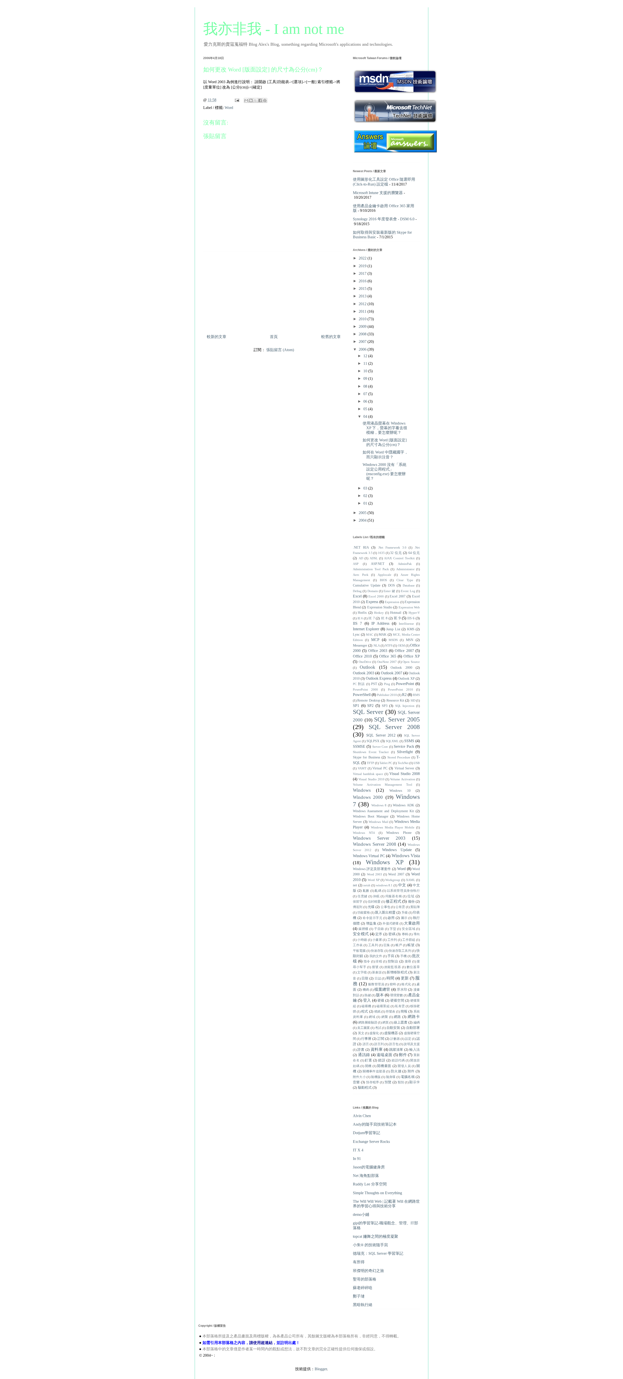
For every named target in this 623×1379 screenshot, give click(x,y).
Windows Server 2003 (379, 838)
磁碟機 (366, 1006)
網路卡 (414, 1016)
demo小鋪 (361, 1214)
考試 (378, 1028)
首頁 (274, 337)
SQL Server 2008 (394, 726)
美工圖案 (363, 1028)
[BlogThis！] (250, 100)
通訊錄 (364, 1055)
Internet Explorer (366, 629)
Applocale (384, 575)
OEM (401, 645)
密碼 (391, 934)
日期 (364, 978)
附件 (411, 1071)
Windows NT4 (364, 833)
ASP (355, 564)
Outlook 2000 (401, 667)
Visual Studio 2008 (404, 774)
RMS (416, 695)
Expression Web (409, 607)
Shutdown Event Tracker (371, 752)
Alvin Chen (362, 1116)
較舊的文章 (331, 337)
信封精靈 (374, 901)
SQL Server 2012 (380, 735)
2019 (363, 266)
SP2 (370, 705)
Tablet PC (385, 763)
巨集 (387, 945)
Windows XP (384, 862)
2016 (363, 281)
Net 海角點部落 (366, 1176)
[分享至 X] (255, 100)
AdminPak (405, 564)
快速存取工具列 (400, 950)
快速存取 (377, 950)
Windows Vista (406, 855)
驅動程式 (365, 1087)
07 (365, 394)
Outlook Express (379, 678)
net (355, 885)
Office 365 (387, 656)
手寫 (390, 956)
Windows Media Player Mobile (393, 827)
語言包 (394, 1044)
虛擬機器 (391, 1033)
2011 (363, 311)
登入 (367, 1000)
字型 (393, 929)
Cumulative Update (366, 585)
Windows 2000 (368, 797)
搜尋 (408, 961)
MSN (409, 640)
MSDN (393, 640)
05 (365, 409)
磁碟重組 (383, 1006)
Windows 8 (378, 805)
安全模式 (361, 934)
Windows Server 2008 (374, 844)
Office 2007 (404, 651)
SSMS (409, 741)
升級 (405, 912)
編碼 (416, 1022)
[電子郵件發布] (236, 100)
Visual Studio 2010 (371, 779)
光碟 (371, 907)
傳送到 (357, 907)
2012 (363, 304)
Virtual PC (379, 768)
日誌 (378, 978)
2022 (363, 258)
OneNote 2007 (387, 662)
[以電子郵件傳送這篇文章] (246, 100)
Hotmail (395, 612)
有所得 (359, 1262)
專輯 (405, 934)
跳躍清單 (396, 1049)
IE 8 (384, 618)
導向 (416, 934)
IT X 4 (358, 1150)
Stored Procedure (398, 757)
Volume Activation (402, 779)
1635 (381, 553)
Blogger (321, 1369)
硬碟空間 (397, 1000)
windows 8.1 (384, 885)
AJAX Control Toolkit (399, 558)
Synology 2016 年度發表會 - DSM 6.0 (383, 219)
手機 (403, 956)
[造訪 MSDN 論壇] (395, 92)
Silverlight (405, 752)
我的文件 (375, 956)
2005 (363, 513)
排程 (379, 961)
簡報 (404, 1011)
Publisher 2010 (387, 695)
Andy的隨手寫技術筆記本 (375, 1124)
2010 (363, 319)
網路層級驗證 (367, 1022)
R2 (404, 695)
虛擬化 (374, 1033)
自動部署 (413, 1028)
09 (365, 378)
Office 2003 (377, 651)
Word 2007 (396, 874)
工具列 (373, 945)
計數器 (395, 1039)
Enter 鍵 (389, 591)
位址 (411, 896)
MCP (375, 640)
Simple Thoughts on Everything (377, 1193)
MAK (382, 634)
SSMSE (359, 746)
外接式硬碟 (391, 923)
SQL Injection (405, 706)
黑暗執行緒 (362, 1305)
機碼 (366, 989)
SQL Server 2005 (397, 719)
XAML (410, 880)
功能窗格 (363, 912)
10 (365, 371)
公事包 (385, 907)
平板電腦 (359, 950)
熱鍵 (367, 995)
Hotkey (379, 612)
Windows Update (397, 850)
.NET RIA (361, 547)
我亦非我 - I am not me (273, 29)
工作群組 (408, 940)
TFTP (370, 763)
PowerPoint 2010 (400, 689)
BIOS (383, 580)
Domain (372, 591)
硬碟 (380, 1000)
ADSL (374, 558)
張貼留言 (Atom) (280, 350)
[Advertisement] (273, 291)
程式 (364, 1011)
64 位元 (414, 553)
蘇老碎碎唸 (362, 1288)
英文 (361, 1033)
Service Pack (404, 746)
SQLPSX (372, 741)
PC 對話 (359, 684)
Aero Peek (360, 575)
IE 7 (371, 618)
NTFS (389, 645)
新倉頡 (377, 972)
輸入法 (414, 1049)
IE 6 (360, 618)
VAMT (362, 768)
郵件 (403, 1055)
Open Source (411, 662)
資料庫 (377, 1049)
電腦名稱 (408, 1077)
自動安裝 (393, 1028)
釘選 (368, 1060)
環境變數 (396, 995)
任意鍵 (362, 896)
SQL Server (368, 711)
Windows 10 (400, 790)
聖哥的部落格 (364, 1279)
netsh (366, 885)
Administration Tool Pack (371, 569)
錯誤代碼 (398, 1060)
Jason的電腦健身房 (369, 1167)
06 (365, 401)
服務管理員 (376, 984)
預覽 (388, 1082)
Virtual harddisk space (368, 774)
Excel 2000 (376, 596)
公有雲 (400, 907)
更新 (405, 978)
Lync (356, 634)
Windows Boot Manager (370, 816)
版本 (380, 995)
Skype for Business (366, 757)
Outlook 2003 (363, 673)
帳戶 (398, 945)
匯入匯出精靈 (385, 912)
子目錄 (379, 929)
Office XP (411, 656)
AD (361, 558)
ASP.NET (378, 564)
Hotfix (362, 612)
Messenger (360, 645)
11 (365, 363)
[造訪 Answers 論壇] (395, 152)
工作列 (392, 940)
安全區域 (408, 929)
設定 (408, 1039)
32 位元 (396, 553)
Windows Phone (399, 833)
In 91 (357, 1159)
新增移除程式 (397, 972)
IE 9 (397, 618)
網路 (397, 1017)
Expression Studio (379, 607)
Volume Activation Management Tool (382, 784)
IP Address (380, 623)
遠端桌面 (384, 1055)
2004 (363, 520)
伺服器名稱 (393, 896)
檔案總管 (382, 989)
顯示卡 (414, 1082)
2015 (363, 288)
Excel (357, 596)
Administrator (405, 569)
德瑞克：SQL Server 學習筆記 (378, 1253)
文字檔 (362, 972)
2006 (363, 349)
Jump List (393, 629)
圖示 (404, 918)
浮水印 (402, 989)
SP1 (356, 705)
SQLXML (392, 741)
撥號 (375, 967)
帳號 (410, 945)
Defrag (357, 591)
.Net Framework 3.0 (392, 547)
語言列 (379, 1044)
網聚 (384, 1017)
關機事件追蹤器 (374, 1071)
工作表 (358, 945)
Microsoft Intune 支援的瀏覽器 (378, 193)
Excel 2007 (397, 596)
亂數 (366, 890)
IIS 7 (357, 623)
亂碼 (378, 890)
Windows (362, 790)
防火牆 (396, 1071)
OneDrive (365, 662)
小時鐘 (362, 940)
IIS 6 (411, 618)
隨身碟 (391, 1077)
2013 (363, 296)
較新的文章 (216, 337)
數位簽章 (413, 967)
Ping (387, 684)
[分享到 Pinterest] (264, 100)
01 (365, 503)
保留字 (357, 901)
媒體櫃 (363, 929)
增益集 (371, 923)
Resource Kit (395, 700)
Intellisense (406, 623)
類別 (401, 1082)
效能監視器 (392, 967)
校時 (393, 984)
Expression (392, 602)
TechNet (403, 763)
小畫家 (377, 940)
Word (229, 108)
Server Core (380, 746)
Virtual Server (404, 768)
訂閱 (380, 1039)
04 (365, 416)
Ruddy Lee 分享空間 (370, 1184)
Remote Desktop (368, 700)
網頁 (385, 1022)
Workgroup (392, 880)
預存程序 (372, 1082)
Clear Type (404, 580)
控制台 (393, 961)
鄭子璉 (359, 1296)
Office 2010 (362, 656)
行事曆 (366, 1039)
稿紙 (377, 1011)
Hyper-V (414, 612)
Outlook (367, 667)
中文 (402, 885)
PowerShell (362, 695)
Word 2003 (374, 874)
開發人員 (404, 1066)
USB (417, 763)
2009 (363, 326)
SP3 (384, 706)
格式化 (406, 984)
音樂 (356, 1082)
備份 (411, 901)
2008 (363, 334)
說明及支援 (412, 1044)
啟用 (391, 918)
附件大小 (359, 1077)
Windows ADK (403, 805)
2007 (363, 341)
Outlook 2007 (391, 673)
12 (365, 356)
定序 (378, 934)
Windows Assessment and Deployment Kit (383, 811)
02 (365, 496)
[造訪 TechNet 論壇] (395, 122)
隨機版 (376, 1077)
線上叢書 (400, 1022)
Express (372, 602)
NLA (377, 645)
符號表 (390, 1011)
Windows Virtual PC (369, 856)
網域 (372, 1017)
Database (409, 585)
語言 (366, 1044)
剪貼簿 (415, 907)
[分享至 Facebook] (260, 100)
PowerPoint (405, 684)
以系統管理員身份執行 (403, 890)
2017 (363, 273)
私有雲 (400, 1006)
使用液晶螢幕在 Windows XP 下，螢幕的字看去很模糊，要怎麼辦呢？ (385, 428)
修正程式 (394, 901)
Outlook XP (406, 678)
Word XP (374, 880)
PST (374, 684)
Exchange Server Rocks (371, 1141)
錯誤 (381, 1060)
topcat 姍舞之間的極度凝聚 (375, 1236)
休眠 (376, 896)
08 (365, 386)
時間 (390, 978)
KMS (410, 629)
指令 (367, 961)
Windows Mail (378, 822)
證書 (360, 1049)
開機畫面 (384, 1066)
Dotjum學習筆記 (366, 1133)
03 (365, 488)
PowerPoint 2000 (365, 689)
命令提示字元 (372, 918)
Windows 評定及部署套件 (372, 869)
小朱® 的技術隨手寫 (370, 1245)
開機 (368, 1066)
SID (413, 700)
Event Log (408, 591)
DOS (391, 585)
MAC (369, 634)
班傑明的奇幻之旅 (368, 1271)
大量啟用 (412, 923)
